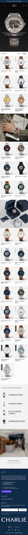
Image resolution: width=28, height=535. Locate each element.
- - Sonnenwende (5, 360)
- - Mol (19, 157)
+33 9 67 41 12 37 (7, 483)
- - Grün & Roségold (6, 196)
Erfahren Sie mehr (5, 438)
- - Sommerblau (20, 360)
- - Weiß (20, 71)
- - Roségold (6, 244)
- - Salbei (20, 302)
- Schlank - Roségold (19, 244)
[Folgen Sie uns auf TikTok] (18, 529)
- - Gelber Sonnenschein (6, 109)
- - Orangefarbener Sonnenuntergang (20, 109)
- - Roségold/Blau (6, 282)
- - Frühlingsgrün (6, 379)
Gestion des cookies (19, 532)
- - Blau (5, 177)
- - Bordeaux (6, 157)
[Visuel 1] (1, 68)
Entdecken (4, 139)
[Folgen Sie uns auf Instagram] (12, 529)
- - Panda (21, 90)
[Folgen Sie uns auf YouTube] (15, 529)
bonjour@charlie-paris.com (10, 482)
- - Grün (20, 195)
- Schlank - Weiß (6, 90)
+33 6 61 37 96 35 (10, 484)
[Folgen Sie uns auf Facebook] (9, 529)
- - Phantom (21, 176)
